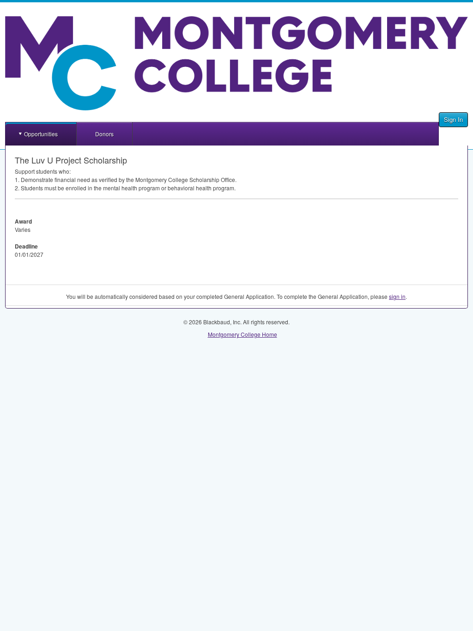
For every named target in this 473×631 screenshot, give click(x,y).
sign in (397, 296)
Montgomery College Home (242, 334)
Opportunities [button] (41, 134)
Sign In (453, 119)
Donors (104, 134)
